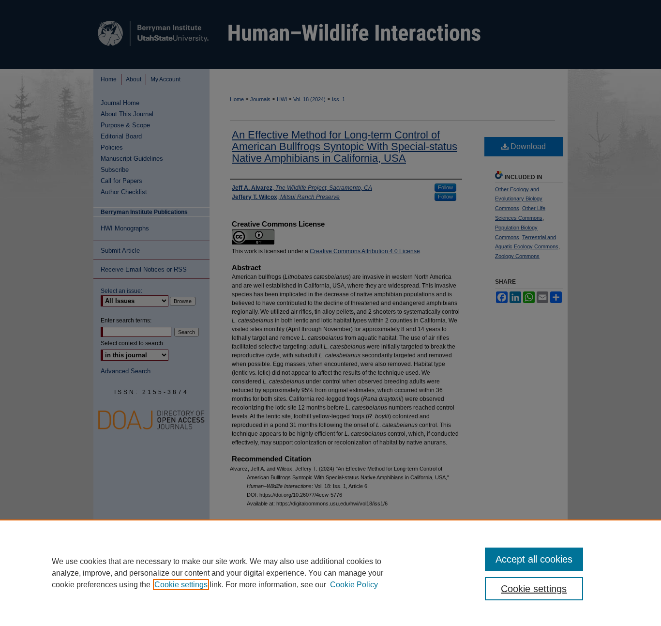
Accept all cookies (534, 559)
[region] (330, 572)
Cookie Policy (354, 584)
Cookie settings (181, 584)
